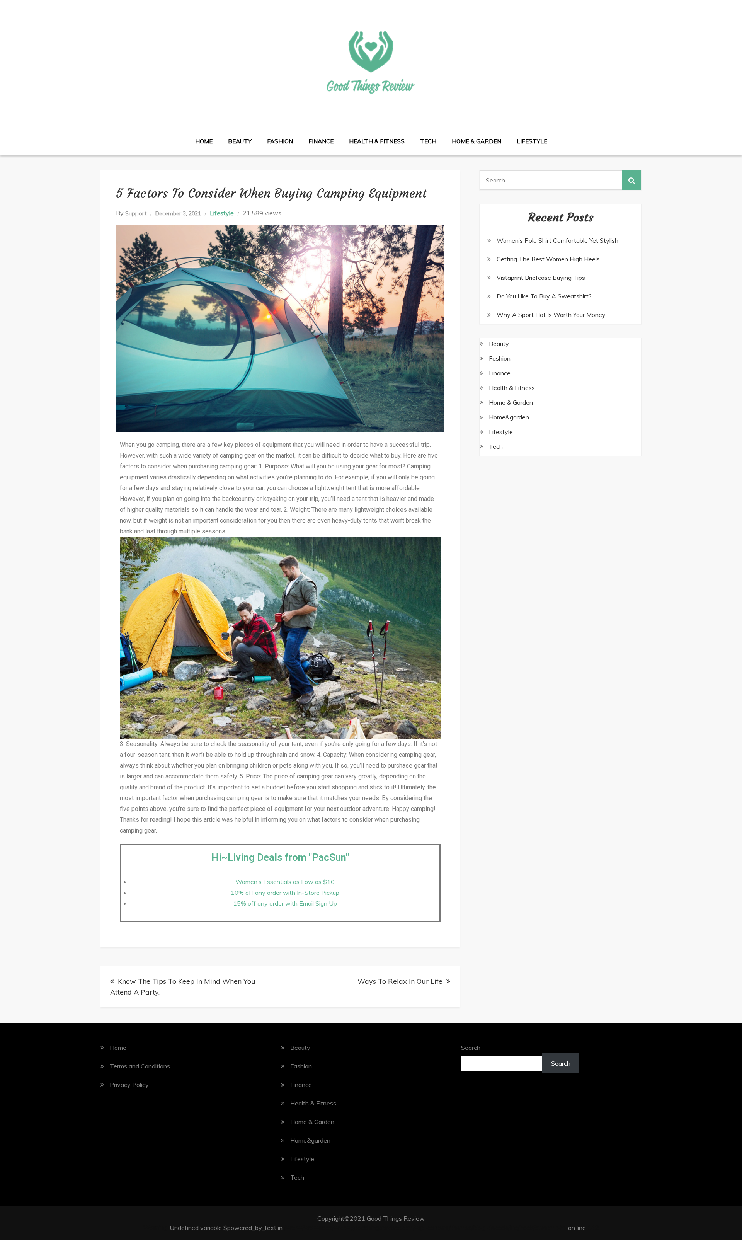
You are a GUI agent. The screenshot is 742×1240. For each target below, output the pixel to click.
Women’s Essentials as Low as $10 (285, 882)
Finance (321, 141)
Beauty (240, 141)
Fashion (280, 141)
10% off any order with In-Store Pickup (285, 892)
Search (470, 1047)
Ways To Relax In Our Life (399, 981)
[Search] (631, 180)
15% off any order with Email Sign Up (285, 903)
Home (204, 141)
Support (135, 213)
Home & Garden (476, 141)
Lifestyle (532, 141)
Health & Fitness (377, 141)
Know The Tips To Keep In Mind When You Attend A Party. (182, 986)
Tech (428, 141)
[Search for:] (560, 180)
